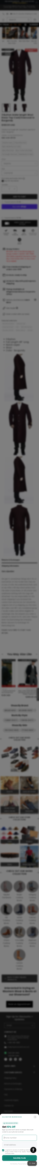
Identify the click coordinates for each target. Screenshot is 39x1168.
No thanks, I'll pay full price (19, 1164)
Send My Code (19, 1158)
